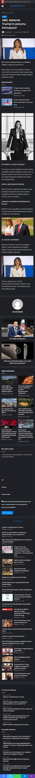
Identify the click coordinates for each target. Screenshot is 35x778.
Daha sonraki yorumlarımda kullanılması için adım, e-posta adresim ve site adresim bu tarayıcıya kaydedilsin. (16, 504)
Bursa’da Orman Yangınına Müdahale (21, 570)
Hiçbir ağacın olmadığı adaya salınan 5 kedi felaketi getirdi (7, 388)
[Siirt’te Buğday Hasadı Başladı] (7, 659)
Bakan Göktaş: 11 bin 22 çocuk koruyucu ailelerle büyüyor (23, 597)
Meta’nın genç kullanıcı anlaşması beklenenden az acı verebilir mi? (14, 534)
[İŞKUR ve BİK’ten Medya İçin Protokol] (7, 562)
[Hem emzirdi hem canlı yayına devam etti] (7, 623)
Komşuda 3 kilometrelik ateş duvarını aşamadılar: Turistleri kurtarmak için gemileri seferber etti (25, 434)
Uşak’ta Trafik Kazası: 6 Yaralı (12, 527)
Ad (3, 480)
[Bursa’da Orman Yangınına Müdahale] (7, 571)
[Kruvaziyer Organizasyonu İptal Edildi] (7, 651)
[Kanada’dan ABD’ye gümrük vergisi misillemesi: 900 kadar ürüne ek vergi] (7, 609)
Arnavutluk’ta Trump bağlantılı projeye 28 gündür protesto (21, 666)
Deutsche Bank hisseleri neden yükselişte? (17, 590)
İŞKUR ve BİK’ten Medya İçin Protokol (22, 561)
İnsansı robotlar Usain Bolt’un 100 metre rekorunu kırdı (23, 102)
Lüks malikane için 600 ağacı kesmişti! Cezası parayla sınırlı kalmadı (25, 411)
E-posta (4, 487)
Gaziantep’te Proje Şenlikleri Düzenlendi (16, 604)
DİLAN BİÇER (8, 32)
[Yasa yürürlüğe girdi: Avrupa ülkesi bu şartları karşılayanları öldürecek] (25, 380)
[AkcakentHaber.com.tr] (17, 6)
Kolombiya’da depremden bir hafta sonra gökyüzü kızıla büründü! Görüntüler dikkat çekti (9, 433)
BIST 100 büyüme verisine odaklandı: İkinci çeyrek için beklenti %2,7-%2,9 (17, 642)
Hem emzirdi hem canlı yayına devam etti (22, 621)
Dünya (12, 12)
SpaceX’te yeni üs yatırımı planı (13, 636)
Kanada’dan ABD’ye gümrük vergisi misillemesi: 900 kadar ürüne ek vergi (22, 612)
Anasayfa (6, 12)
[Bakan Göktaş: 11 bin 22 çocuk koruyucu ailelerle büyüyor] (7, 597)
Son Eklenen (17, 521)
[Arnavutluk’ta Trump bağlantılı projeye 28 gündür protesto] (7, 667)
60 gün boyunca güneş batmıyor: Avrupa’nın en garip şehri (22, 90)
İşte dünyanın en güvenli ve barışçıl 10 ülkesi (9, 410)
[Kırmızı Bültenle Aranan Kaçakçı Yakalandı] (7, 676)
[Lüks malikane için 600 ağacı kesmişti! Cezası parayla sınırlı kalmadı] (25, 403)
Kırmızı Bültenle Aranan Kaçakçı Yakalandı (22, 675)
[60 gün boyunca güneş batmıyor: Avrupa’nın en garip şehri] (7, 90)
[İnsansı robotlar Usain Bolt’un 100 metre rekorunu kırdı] (7, 102)
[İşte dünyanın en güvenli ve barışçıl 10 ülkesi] (9, 403)
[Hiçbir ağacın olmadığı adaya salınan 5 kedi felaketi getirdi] (9, 380)
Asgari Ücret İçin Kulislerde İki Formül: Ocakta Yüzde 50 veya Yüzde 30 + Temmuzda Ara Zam (23, 551)
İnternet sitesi (6, 494)
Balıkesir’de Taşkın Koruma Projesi (14, 577)
